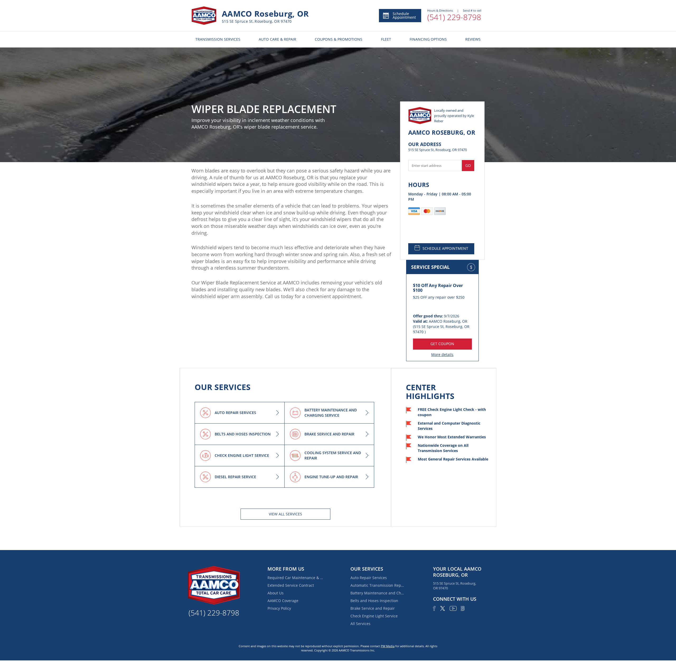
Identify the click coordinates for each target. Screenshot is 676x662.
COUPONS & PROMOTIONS (338, 39)
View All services (285, 514)
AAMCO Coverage (282, 600)
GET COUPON (442, 343)
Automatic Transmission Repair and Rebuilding (378, 585)
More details (442, 354)
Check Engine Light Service (374, 615)
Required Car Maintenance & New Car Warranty (295, 577)
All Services (360, 623)
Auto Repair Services (368, 577)
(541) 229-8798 (454, 17)
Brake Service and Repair (372, 608)
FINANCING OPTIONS (428, 39)
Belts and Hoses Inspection (374, 600)
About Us (275, 592)
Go (468, 165)
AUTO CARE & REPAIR (277, 39)
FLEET (386, 39)
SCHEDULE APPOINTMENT (445, 248)
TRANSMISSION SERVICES (217, 39)
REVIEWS (473, 39)
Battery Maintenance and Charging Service (378, 592)
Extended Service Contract (290, 585)
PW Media (388, 646)
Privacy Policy (279, 608)
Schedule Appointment (404, 15)
